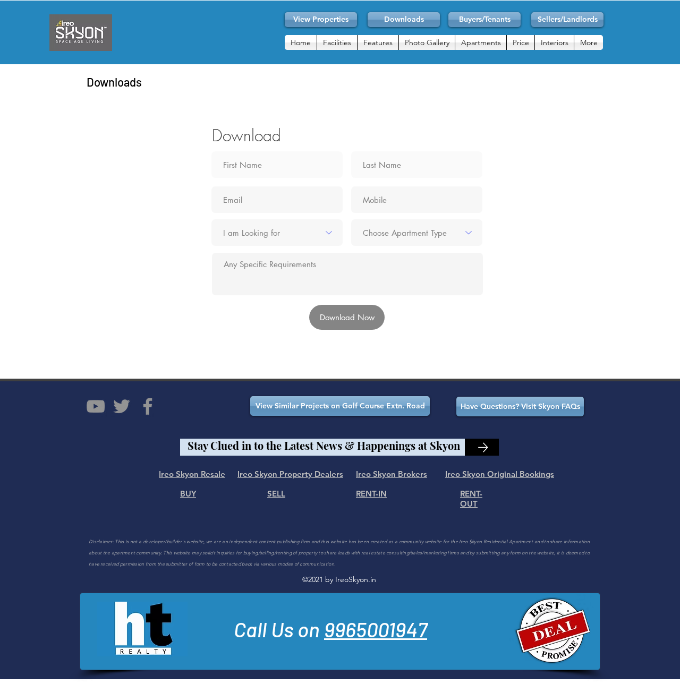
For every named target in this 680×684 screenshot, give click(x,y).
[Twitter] (121, 406)
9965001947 (375, 629)
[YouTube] (95, 406)
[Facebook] (148, 406)
